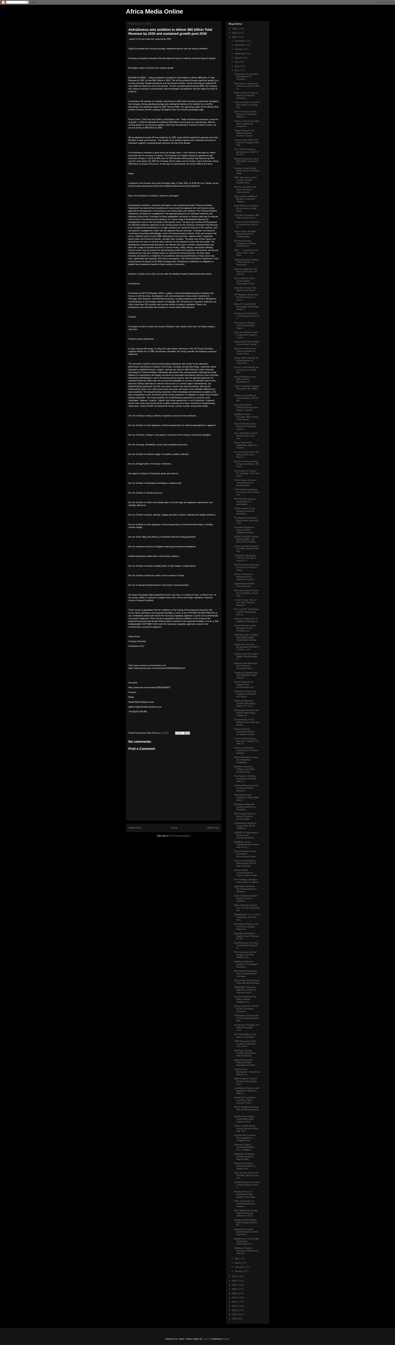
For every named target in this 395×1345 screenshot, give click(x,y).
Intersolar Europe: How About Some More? (245, 289)
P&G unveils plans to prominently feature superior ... (244, 1203)
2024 (235, 37)
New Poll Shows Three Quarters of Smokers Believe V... (245, 114)
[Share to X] (182, 733)
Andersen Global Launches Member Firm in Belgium (244, 1147)
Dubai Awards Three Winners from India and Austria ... (246, 722)
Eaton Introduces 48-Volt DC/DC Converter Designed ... (246, 1008)
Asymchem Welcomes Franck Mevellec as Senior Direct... (245, 351)
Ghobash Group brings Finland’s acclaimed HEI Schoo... (245, 694)
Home (174, 827)
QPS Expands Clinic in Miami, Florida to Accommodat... (245, 816)
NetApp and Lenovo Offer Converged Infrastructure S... (246, 1241)
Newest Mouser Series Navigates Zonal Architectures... (245, 628)
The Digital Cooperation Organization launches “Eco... (246, 520)
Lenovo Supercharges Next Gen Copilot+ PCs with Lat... (246, 741)
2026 (235, 28)
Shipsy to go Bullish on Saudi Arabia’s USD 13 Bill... (246, 398)
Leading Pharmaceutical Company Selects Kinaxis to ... (246, 788)
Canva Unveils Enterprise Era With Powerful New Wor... (246, 549)
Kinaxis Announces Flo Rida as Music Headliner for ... (245, 999)
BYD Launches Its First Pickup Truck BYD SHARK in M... (245, 955)
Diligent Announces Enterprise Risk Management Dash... (245, 1062)
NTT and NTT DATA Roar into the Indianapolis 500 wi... (246, 612)
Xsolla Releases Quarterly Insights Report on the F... (246, 1185)
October (239, 49)
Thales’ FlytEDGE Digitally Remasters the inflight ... (246, 389)
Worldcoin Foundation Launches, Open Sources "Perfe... (245, 1100)
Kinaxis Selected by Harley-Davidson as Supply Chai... (245, 1166)
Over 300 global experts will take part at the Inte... (246, 436)
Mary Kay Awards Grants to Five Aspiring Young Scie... (246, 593)
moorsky (206, 1339)
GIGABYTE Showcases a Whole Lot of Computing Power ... (246, 835)
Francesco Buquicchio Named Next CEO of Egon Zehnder (245, 863)
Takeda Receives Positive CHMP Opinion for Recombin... (246, 262)
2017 (235, 1302)
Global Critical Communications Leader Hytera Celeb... (246, 873)
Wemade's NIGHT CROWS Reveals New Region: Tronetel (246, 407)
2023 (235, 1276)
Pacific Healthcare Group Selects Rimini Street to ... (246, 1109)
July (237, 62)
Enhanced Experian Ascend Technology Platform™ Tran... (244, 703)
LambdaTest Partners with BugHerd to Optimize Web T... (247, 1091)
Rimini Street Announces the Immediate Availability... (246, 760)
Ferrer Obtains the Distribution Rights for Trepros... (245, 445)
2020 (235, 1289)
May (237, 70)
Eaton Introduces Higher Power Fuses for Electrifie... (246, 898)
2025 (235, 33)
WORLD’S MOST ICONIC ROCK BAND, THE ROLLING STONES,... (246, 539)
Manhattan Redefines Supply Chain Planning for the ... (246, 936)
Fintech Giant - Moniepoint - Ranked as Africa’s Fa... (247, 1072)
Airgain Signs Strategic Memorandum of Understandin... (245, 234)
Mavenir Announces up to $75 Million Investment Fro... (246, 161)
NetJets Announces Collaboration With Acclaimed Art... (244, 769)
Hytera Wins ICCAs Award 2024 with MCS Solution (247, 981)
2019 (235, 1293)
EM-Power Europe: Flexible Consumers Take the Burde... (245, 1053)
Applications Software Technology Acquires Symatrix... (245, 889)
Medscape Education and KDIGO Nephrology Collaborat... (246, 713)
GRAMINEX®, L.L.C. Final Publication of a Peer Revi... (247, 917)
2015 (235, 1310)
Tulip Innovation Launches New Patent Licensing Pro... (247, 105)
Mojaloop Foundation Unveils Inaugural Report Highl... (244, 1156)
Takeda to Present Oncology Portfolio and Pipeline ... (246, 1250)
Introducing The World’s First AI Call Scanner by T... (246, 316)
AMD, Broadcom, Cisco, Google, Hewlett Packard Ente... (245, 180)
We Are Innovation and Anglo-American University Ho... (245, 189)
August (238, 57)
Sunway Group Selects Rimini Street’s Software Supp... (247, 171)
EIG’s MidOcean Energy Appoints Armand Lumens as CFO (246, 1213)
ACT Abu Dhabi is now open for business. (245, 1035)
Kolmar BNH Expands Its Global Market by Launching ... (246, 360)
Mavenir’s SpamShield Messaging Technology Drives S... (246, 306)
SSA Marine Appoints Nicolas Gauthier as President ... (245, 807)
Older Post (213, 827)
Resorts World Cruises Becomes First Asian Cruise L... (245, 426)
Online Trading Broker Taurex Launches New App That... (246, 1128)
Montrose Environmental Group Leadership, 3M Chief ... (246, 464)
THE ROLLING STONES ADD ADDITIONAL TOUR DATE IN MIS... (246, 637)
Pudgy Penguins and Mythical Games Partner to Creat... (244, 133)
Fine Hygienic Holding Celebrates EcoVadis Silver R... (245, 778)
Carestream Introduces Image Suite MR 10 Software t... (245, 826)
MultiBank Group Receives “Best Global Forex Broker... (246, 417)
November (240, 45)
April (237, 1258)
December (240, 41)
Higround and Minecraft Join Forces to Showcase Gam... (245, 666)
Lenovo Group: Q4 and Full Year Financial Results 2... (245, 602)
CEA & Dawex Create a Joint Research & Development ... (245, 483)
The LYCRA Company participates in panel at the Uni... (246, 152)
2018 (235, 1297)
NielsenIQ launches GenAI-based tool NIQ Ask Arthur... (246, 1232)
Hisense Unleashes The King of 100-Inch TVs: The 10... (246, 271)
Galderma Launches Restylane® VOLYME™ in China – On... (246, 647)
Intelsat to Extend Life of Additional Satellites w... (246, 620)
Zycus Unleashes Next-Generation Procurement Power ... (246, 854)
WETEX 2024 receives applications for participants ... (245, 501)
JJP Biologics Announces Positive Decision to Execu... (246, 297)
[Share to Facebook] (185, 733)
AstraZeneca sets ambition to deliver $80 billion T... (246, 797)
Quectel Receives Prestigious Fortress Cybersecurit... (245, 243)
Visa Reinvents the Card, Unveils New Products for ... (246, 945)
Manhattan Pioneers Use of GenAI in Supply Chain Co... (246, 926)
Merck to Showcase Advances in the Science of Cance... (244, 577)
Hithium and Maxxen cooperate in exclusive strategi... (246, 750)
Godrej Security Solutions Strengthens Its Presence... (246, 76)
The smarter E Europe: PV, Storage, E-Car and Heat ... (246, 473)
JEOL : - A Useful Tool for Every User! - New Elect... (246, 253)
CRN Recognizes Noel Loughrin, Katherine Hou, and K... (245, 1044)
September (240, 53)
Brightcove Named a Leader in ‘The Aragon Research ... (246, 964)
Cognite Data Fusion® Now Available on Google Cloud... (245, 1138)
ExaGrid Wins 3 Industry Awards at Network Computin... (246, 95)
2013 (235, 1318)
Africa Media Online (154, 11)
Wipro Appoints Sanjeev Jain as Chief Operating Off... (246, 908)
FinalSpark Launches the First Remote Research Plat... (246, 1018)
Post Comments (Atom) (179, 836)
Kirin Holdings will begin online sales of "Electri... (247, 880)
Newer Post (134, 827)
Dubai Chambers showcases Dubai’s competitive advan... (245, 731)
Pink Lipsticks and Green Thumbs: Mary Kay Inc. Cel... (246, 1175)
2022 (235, 1280)
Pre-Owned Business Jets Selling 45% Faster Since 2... (246, 454)
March (238, 1263)
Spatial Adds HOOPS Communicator (244, 584)
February (239, 1267)
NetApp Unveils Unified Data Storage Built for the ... (245, 1222)
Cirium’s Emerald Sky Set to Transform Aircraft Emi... (246, 370)
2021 (235, 1285)
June (237, 66)
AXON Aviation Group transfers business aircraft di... (244, 511)
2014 (235, 1314)
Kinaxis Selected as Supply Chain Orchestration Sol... (244, 684)
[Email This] (176, 733)
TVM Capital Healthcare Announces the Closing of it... (246, 492)
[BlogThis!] (179, 733)
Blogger (225, 1339)
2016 (235, 1306)
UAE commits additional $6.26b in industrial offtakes (245, 199)
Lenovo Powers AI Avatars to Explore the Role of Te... (247, 224)
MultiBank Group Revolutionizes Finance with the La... (246, 844)
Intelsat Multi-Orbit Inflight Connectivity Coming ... (246, 342)
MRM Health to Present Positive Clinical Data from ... (245, 1081)
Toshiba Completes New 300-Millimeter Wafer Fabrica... (246, 675)
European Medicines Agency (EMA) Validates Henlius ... (245, 530)
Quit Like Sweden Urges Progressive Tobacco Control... (246, 335)
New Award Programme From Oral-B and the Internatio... (245, 973)
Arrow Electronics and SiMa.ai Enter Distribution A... (244, 379)
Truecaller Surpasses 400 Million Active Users (246, 216)
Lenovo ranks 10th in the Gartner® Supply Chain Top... (246, 142)
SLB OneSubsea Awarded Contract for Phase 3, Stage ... (246, 567)
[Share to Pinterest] (188, 733)
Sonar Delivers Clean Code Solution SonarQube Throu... (245, 281)
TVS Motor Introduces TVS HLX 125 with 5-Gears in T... (245, 558)
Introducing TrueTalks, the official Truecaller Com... (246, 1027)
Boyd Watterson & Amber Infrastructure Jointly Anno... (246, 208)
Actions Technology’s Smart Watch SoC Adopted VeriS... (244, 1119)
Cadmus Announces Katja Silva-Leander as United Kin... (246, 123)
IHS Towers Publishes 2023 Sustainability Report (244, 325)
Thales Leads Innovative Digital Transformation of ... (246, 656)
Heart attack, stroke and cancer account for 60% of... (247, 86)
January (239, 1271)
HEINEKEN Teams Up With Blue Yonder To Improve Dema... (245, 990)
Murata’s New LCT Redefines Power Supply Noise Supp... (245, 1194)
